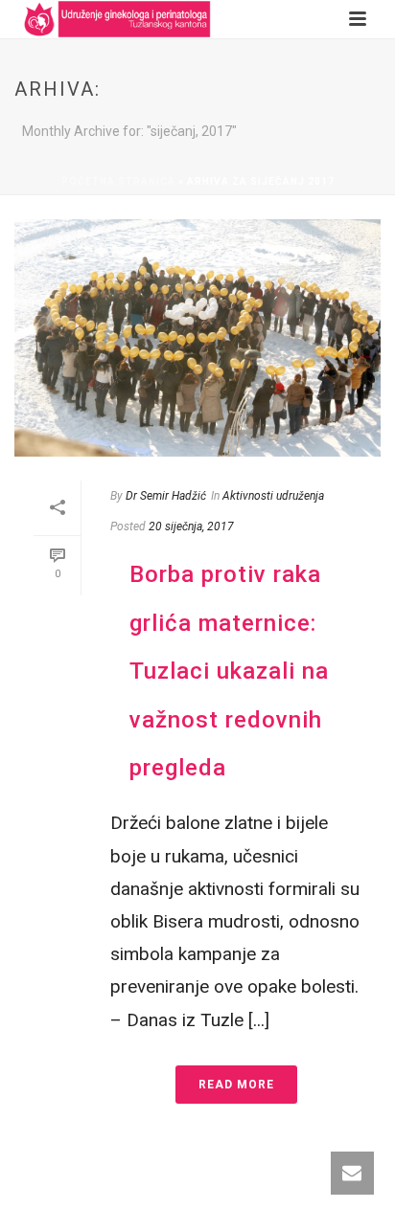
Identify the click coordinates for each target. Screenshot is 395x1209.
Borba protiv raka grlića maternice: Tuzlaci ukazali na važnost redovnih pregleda (229, 671)
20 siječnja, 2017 (191, 526)
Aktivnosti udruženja (273, 496)
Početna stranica (118, 181)
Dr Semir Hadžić (166, 496)
